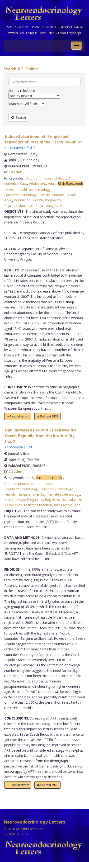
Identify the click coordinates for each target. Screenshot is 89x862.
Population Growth (28, 200)
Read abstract (19, 416)
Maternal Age (14, 499)
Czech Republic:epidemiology (28, 189)
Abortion (33, 178)
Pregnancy (53, 200)
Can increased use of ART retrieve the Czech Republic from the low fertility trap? (40, 436)
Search (20, 117)
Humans (58, 195)
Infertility (39, 494)
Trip (77, 505)
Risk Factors (63, 505)
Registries (52, 499)
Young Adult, (53, 205)
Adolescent (37, 183)
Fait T (31, 147)
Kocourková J (14, 147)
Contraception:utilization (23, 483)
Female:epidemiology (63, 494)
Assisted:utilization (38, 505)
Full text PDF (48, 416)
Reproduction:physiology (23, 205)
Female (44, 195)
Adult (52, 183)
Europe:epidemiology (20, 195)
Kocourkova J (14, 447)
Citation (15, 172)
